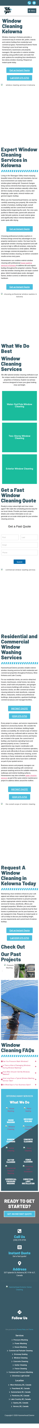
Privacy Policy (21, 1329)
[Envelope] (34, 3)
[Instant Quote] (19, 1247)
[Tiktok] (24, 1324)
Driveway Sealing (28, 1120)
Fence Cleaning (28, 1160)
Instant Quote (19, 1253)
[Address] (19, 1263)
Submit (19, 562)
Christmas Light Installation (28, 1181)
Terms (31, 1329)
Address (19, 1269)
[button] (2, 971)
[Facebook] (19, 1324)
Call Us (19, 1236)
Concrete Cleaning (28, 1140)
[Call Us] (19, 1231)
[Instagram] (14, 1324)
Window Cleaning (10, 1140)
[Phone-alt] (29, 3)
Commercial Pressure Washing (10, 1181)
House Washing (11, 1121)
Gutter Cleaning (10, 1161)
